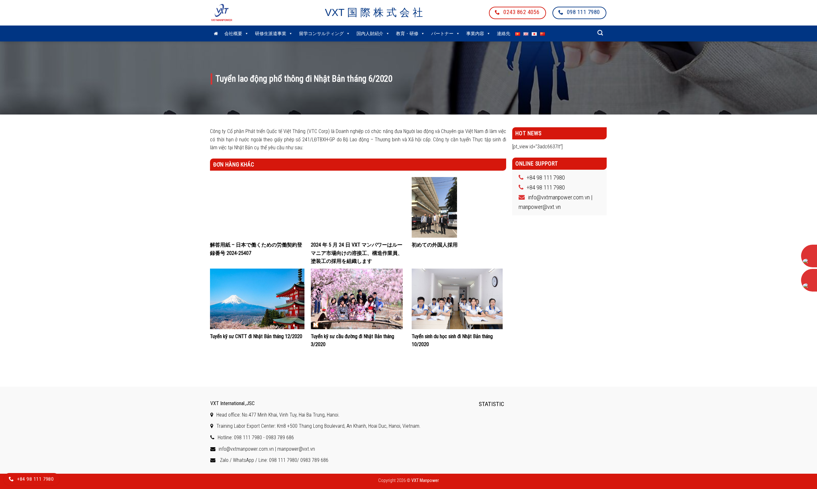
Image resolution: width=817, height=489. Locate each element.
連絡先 (503, 33)
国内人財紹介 (369, 33)
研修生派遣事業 (270, 33)
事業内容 (475, 33)
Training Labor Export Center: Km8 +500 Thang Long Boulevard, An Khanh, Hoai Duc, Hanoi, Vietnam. (318, 426)
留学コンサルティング (321, 33)
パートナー (442, 33)
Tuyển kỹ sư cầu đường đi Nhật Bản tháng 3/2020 (352, 340)
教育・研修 (407, 33)
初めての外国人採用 (435, 245)
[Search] (600, 33)
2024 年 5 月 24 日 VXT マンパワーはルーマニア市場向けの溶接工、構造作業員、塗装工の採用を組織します (357, 253)
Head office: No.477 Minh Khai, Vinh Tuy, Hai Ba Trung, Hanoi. (278, 415)
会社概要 (233, 33)
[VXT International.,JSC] (230, 13)
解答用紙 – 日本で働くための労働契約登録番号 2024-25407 (256, 249)
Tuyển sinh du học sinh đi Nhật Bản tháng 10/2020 (452, 340)
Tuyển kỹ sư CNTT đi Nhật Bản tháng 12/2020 (256, 336)
